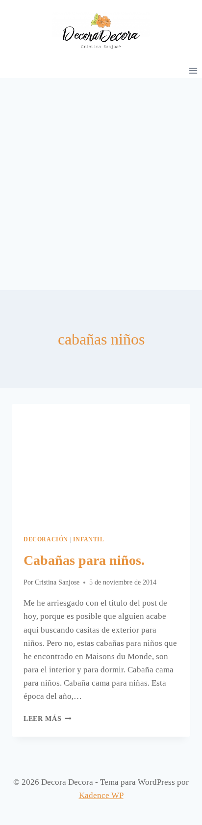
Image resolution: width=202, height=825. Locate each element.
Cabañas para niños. (84, 560)
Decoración (46, 539)
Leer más (48, 718)
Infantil (88, 539)
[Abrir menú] (193, 70)
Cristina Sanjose (57, 582)
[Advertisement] (101, 184)
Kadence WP (101, 795)
